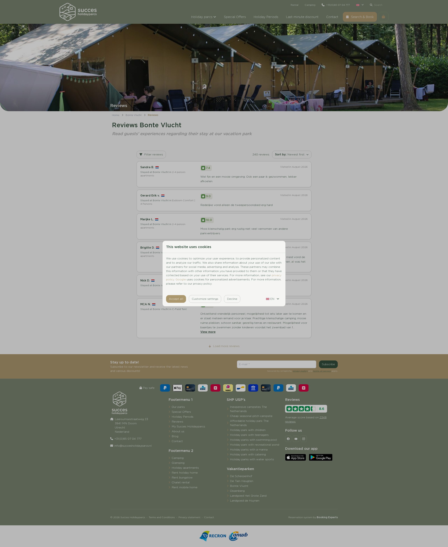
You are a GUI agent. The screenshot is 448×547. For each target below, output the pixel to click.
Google (181, 279)
